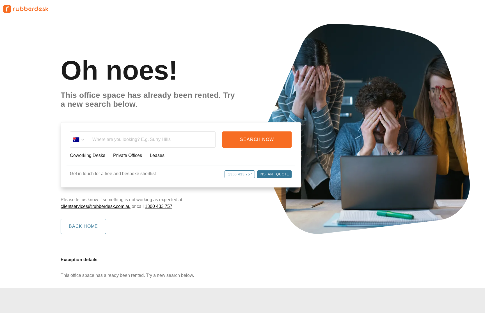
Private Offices (127, 155)
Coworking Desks (87, 155)
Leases (157, 155)
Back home (83, 226)
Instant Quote (274, 174)
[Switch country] (79, 139)
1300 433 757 (240, 174)
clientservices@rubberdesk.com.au (96, 206)
